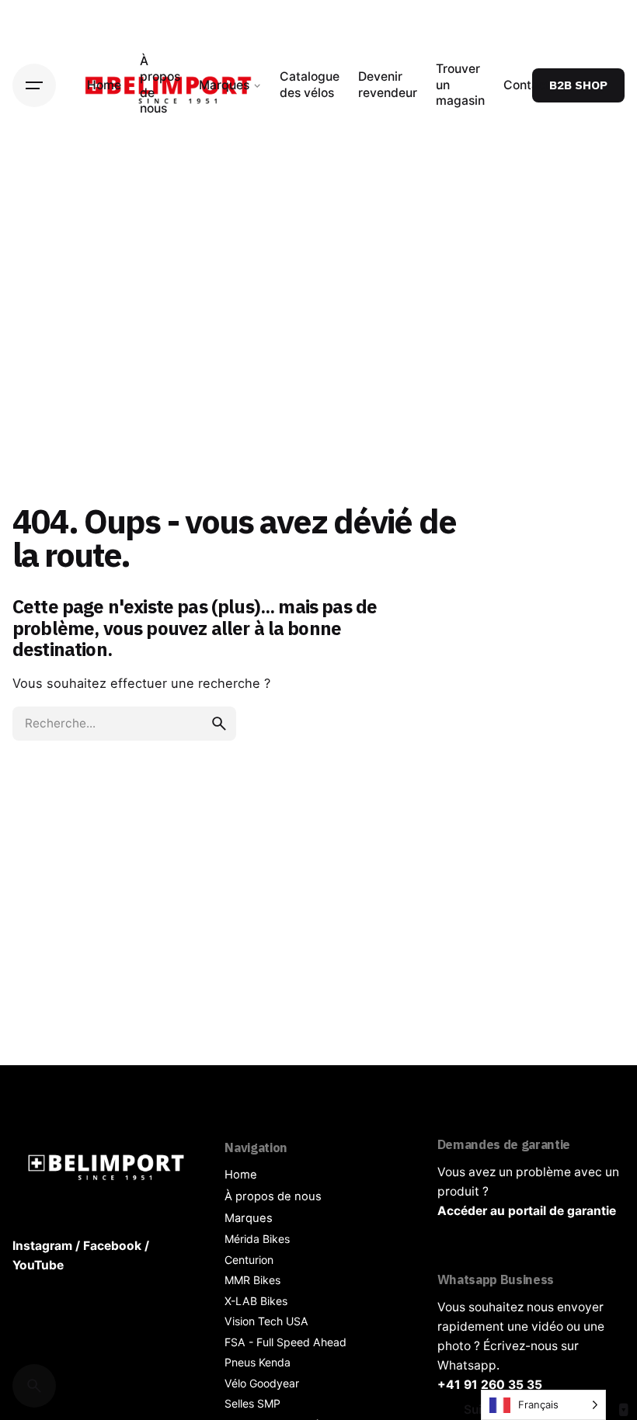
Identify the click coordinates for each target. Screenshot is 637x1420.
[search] (219, 724)
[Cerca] (34, 1386)
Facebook (112, 1245)
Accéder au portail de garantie (526, 1210)
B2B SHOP (578, 84)
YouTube (38, 1265)
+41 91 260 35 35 (489, 1384)
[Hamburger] (34, 85)
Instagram (42, 1245)
